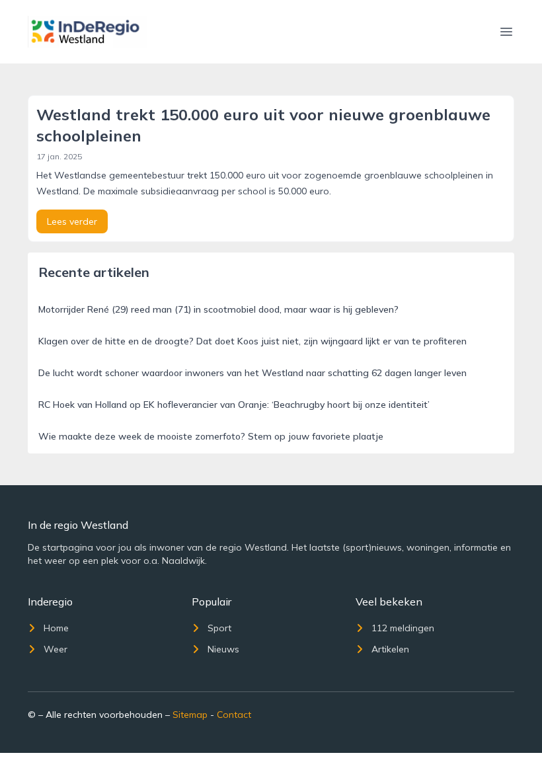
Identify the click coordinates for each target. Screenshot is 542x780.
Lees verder (72, 221)
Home (56, 628)
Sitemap (190, 715)
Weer (55, 649)
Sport (219, 628)
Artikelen (390, 649)
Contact (234, 715)
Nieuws (223, 649)
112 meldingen (402, 628)
